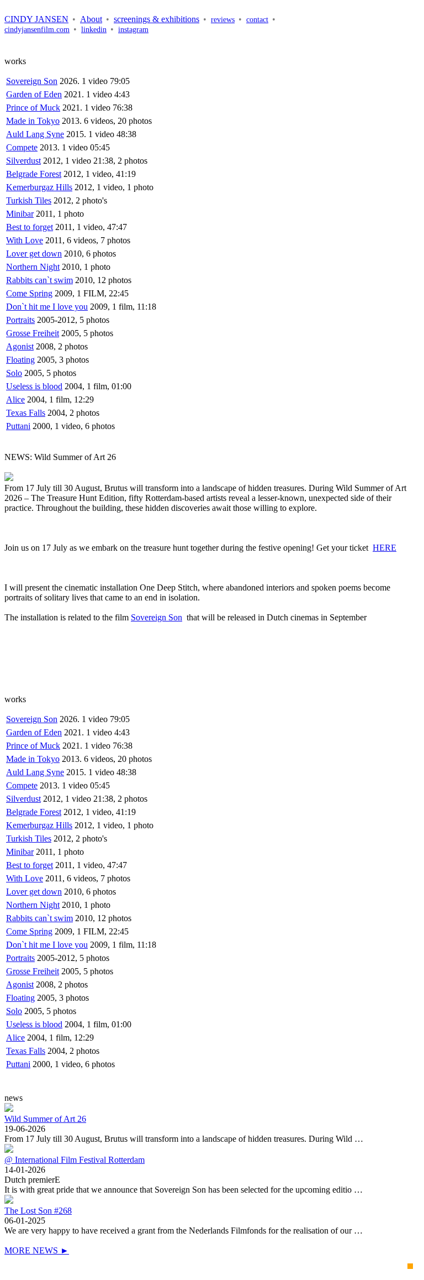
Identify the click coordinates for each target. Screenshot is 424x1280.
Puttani (18, 426)
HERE (384, 547)
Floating (20, 359)
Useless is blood (34, 386)
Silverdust (23, 160)
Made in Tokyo (33, 121)
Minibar (20, 213)
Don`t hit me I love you (47, 306)
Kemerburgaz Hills (39, 187)
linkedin (94, 29)
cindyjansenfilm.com (37, 29)
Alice (15, 399)
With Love (24, 240)
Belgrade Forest (33, 174)
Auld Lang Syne (35, 134)
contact (257, 19)
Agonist (20, 346)
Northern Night (33, 266)
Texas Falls (25, 412)
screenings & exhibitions (156, 19)
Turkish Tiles (28, 200)
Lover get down (34, 253)
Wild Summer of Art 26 (45, 1119)
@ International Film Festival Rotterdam (74, 1159)
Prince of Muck (33, 107)
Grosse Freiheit (32, 333)
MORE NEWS (36, 1250)
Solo (14, 373)
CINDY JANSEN (36, 19)
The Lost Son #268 (38, 1210)
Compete (22, 147)
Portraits (20, 320)
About (91, 19)
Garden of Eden (34, 94)
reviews (223, 19)
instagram (133, 29)
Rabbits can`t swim (39, 280)
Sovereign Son (31, 81)
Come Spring (29, 293)
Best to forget (29, 227)
